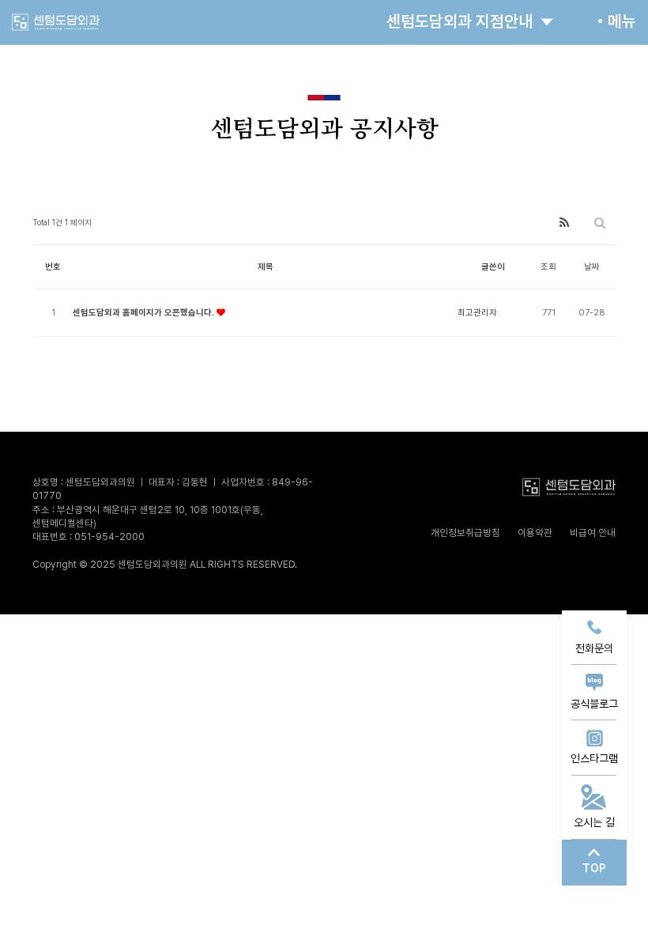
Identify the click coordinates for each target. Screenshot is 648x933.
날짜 (592, 267)
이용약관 (535, 532)
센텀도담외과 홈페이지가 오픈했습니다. (145, 313)
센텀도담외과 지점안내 (459, 21)
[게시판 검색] (599, 222)
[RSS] (564, 222)
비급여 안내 (593, 532)
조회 (548, 267)
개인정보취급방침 (465, 532)
